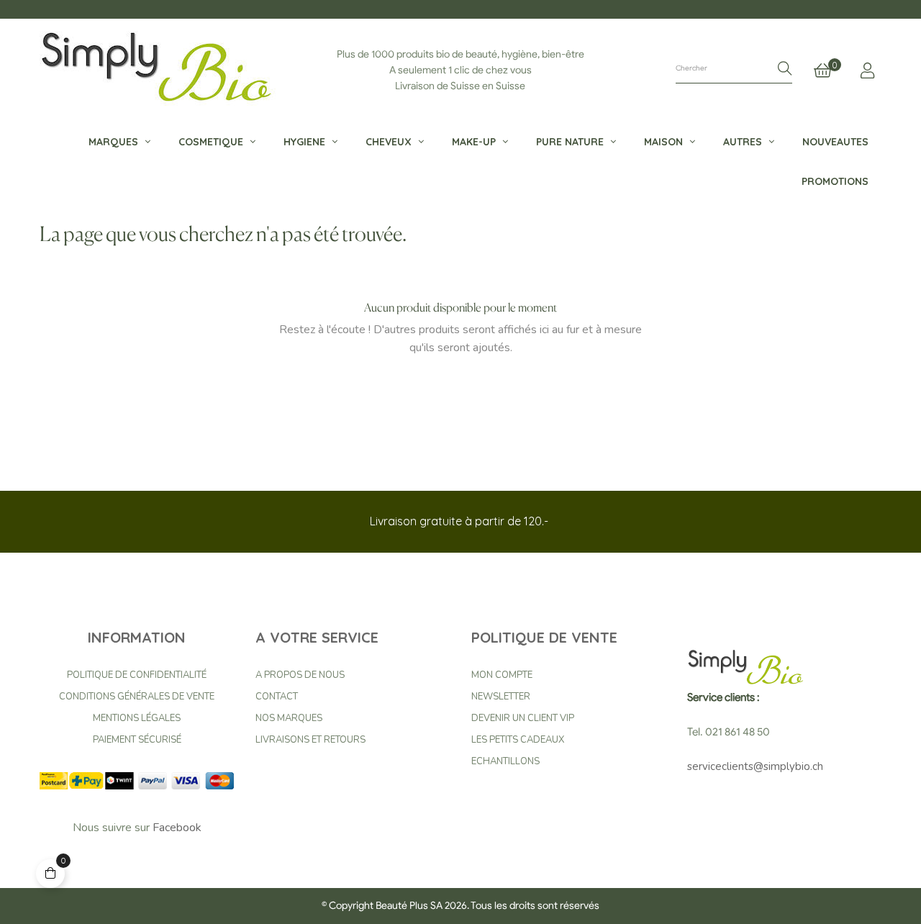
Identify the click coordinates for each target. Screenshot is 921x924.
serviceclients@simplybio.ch (755, 766)
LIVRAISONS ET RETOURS (310, 739)
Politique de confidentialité (137, 675)
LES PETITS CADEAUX (517, 739)
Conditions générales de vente (136, 696)
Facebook (177, 827)
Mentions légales (137, 718)
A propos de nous (300, 675)
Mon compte (501, 675)
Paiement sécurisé (137, 739)
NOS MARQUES (288, 718)
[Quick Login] (867, 70)
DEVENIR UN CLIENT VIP (522, 718)
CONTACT (276, 696)
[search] (785, 69)
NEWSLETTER (500, 696)
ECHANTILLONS (505, 761)
